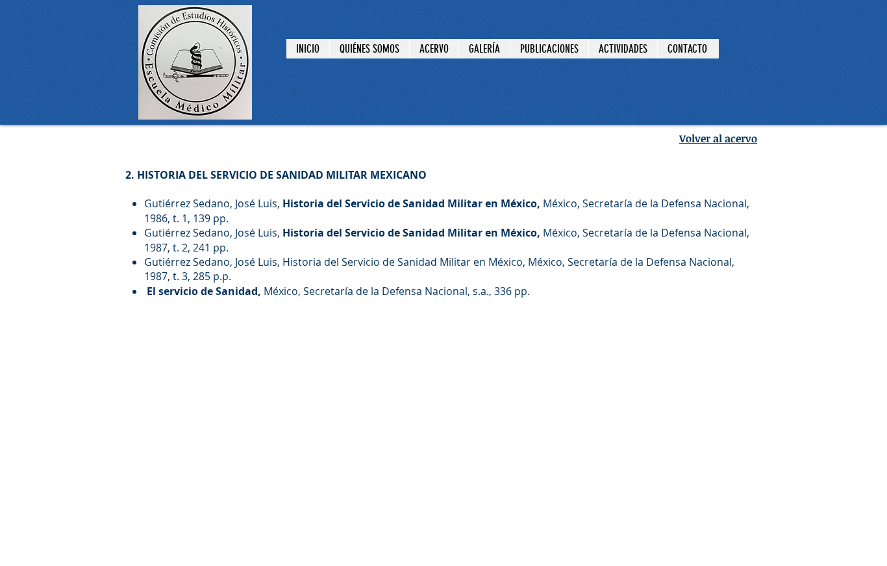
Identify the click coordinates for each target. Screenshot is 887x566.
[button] (484, 48)
